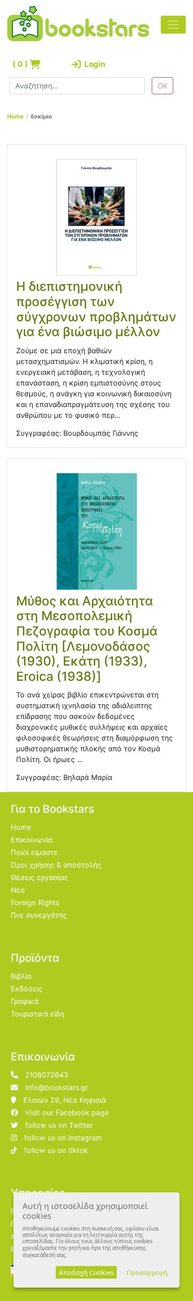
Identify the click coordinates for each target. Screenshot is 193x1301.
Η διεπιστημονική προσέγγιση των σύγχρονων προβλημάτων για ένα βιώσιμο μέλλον (96, 309)
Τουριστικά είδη (37, 1013)
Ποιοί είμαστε (34, 852)
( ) (21, 64)
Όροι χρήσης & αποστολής (56, 864)
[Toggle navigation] (173, 25)
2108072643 (46, 1074)
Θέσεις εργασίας (39, 877)
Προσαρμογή (147, 1272)
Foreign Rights (35, 902)
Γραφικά (25, 1001)
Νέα (18, 889)
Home (15, 116)
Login (93, 64)
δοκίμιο (41, 116)
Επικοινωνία (32, 839)
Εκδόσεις (27, 988)
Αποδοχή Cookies (86, 1272)
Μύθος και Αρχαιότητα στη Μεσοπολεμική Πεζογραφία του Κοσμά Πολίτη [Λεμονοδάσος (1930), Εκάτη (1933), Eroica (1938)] (87, 638)
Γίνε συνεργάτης (39, 915)
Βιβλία (21, 976)
